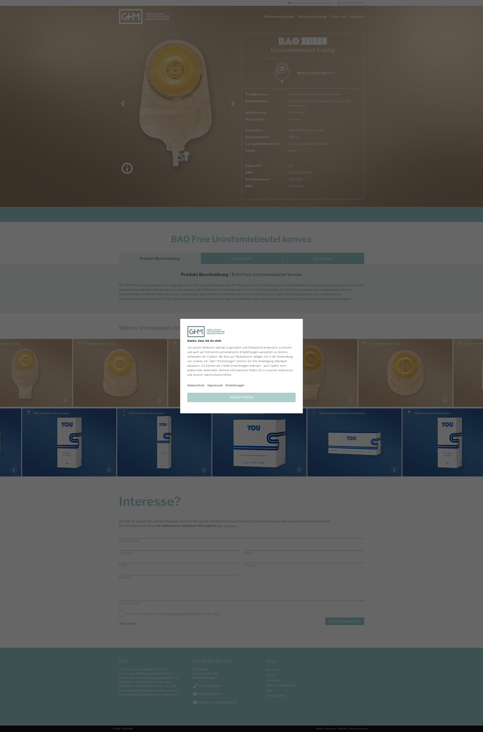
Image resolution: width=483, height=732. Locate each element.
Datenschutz (196, 385)
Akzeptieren (241, 397)
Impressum (215, 385)
